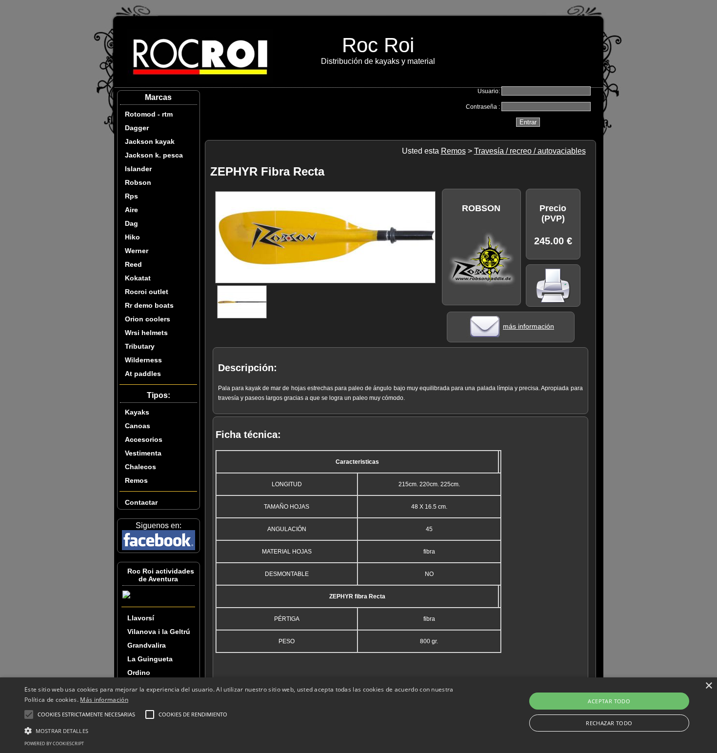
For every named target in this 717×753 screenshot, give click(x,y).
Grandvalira (146, 645)
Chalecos (140, 467)
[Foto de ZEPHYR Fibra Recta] (325, 281)
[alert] (358, 715)
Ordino (138, 672)
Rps (131, 196)
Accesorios (143, 439)
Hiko (132, 237)
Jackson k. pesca (154, 155)
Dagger (137, 128)
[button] (241, 730)
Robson (138, 182)
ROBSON (481, 208)
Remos (136, 480)
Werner (136, 251)
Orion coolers (147, 319)
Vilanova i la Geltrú (158, 631)
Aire (131, 210)
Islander (138, 169)
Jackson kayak (150, 141)
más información (528, 326)
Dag (131, 223)
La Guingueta (150, 659)
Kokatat (138, 278)
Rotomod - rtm (149, 114)
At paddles (143, 373)
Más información (104, 699)
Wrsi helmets (146, 333)
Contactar (141, 502)
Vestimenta (143, 453)
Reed (133, 264)
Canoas (137, 426)
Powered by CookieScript (54, 743)
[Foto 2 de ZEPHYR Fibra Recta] (257, 315)
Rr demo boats (149, 305)
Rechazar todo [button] (609, 723)
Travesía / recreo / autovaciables (530, 151)
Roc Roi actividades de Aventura (160, 575)
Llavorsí (140, 618)
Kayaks (137, 412)
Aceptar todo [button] (609, 701)
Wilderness (143, 360)
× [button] (708, 686)
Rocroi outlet (146, 292)
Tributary (140, 346)
